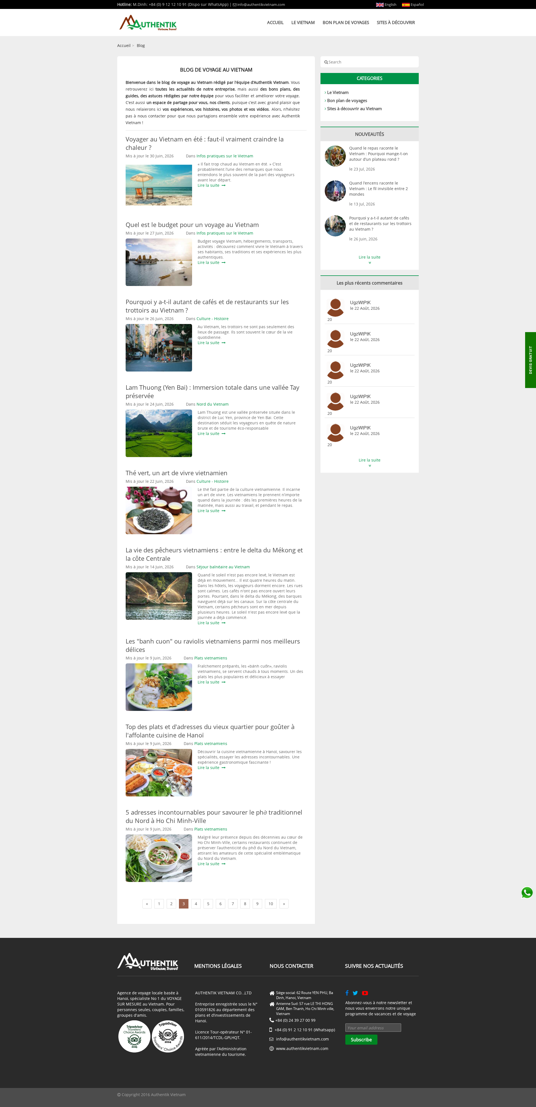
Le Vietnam (303, 22)
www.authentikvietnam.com (302, 1048)
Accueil (275, 22)
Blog (141, 45)
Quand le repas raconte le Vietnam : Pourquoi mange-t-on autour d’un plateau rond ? (378, 153)
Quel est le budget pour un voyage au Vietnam (194, 224)
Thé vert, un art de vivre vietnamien (177, 473)
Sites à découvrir (396, 22)
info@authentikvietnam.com (261, 4)
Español (417, 4)
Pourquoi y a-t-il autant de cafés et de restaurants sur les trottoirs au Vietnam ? (380, 223)
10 (271, 903)
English (390, 4)
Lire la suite (210, 185)
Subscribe (361, 1040)
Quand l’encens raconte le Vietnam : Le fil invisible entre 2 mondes (378, 188)
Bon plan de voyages (346, 22)
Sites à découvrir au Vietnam (354, 108)
